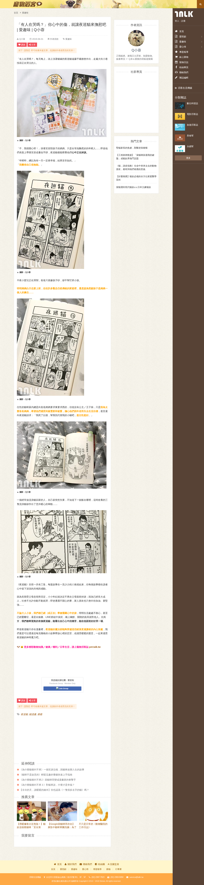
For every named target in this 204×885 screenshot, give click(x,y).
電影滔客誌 (192, 114)
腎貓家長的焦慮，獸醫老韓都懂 (132, 148)
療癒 (39, 714)
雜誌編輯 (183, 77)
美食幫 (190, 135)
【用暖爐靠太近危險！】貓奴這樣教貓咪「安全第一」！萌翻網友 (31, 825)
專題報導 (97, 869)
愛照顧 (63, 869)
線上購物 (183, 57)
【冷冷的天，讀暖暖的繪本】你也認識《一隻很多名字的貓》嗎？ (54, 790)
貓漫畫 (32, 714)
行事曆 (118, 869)
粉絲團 (101, 864)
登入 (177, 21)
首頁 (16, 13)
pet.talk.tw (95, 647)
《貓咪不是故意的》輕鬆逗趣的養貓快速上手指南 (46, 774)
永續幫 (190, 146)
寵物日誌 (183, 62)
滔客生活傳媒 (185, 88)
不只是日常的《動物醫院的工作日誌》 (93, 825)
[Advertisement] (39, 738)
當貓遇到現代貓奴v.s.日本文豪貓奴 (133, 187)
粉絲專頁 (183, 67)
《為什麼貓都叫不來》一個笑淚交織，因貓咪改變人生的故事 (52, 769)
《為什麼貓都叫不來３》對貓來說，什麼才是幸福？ (47, 785)
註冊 (183, 21)
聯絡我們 (87, 864)
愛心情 (85, 869)
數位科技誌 (192, 103)
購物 (108, 869)
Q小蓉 (22, 39)
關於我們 (72, 864)
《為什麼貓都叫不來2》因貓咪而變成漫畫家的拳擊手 (48, 779)
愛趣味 (25, 13)
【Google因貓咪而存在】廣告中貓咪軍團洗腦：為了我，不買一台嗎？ (62, 825)
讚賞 (23, 44)
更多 (188, 158)
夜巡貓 (24, 714)
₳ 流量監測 (113, 864)
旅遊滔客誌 (192, 125)
